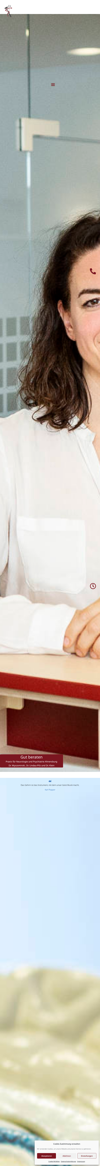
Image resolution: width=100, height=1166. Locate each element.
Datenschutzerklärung (68, 1161)
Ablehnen (67, 1156)
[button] (53, 85)
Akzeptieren (46, 1156)
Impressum (81, 1161)
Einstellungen (87, 1156)
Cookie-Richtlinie (54, 1161)
